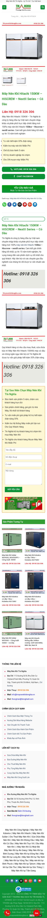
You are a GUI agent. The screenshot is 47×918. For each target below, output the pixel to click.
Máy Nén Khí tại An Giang (15, 850)
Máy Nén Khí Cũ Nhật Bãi (28, 847)
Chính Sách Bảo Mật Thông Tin (20, 716)
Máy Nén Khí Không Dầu (23, 840)
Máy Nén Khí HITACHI (28, 16)
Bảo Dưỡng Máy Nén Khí (17, 760)
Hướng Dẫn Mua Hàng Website (19, 720)
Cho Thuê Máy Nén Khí (16, 764)
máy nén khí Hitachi (25, 245)
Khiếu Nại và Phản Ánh (16, 738)
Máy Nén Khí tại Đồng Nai (27, 853)
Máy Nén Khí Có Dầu (34, 198)
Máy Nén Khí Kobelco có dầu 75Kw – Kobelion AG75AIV (33, 557)
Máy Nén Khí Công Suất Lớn (18, 777)
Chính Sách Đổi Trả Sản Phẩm (19, 734)
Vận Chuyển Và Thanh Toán (18, 725)
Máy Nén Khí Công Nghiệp (17, 830)
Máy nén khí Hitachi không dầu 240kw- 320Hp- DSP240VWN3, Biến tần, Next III (34, 641)
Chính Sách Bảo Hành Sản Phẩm (20, 729)
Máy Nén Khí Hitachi (21, 833)
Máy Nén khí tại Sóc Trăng (30, 867)
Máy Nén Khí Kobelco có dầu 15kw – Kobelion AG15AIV (10, 598)
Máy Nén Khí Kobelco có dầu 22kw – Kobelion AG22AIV (33, 598)
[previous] (6, 47)
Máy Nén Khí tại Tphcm (24, 864)
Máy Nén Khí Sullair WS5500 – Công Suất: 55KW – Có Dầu (10, 640)
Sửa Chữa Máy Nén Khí (16, 755)
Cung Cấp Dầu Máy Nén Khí (18, 773)
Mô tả (6, 219)
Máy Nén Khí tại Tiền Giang (23, 870)
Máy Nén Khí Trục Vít (24, 843)
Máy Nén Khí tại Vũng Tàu (16, 860)
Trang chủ (14, 16)
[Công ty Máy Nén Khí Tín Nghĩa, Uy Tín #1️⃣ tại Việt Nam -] (23, 7)
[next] (41, 47)
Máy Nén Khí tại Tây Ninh (33, 857)
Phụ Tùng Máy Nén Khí (16, 768)
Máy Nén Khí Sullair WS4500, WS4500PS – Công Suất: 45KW (11, 557)
